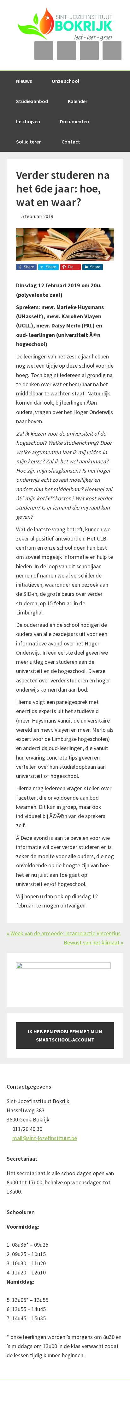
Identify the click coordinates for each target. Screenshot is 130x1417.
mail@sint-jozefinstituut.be (44, 1138)
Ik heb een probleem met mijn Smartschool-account (65, 1035)
